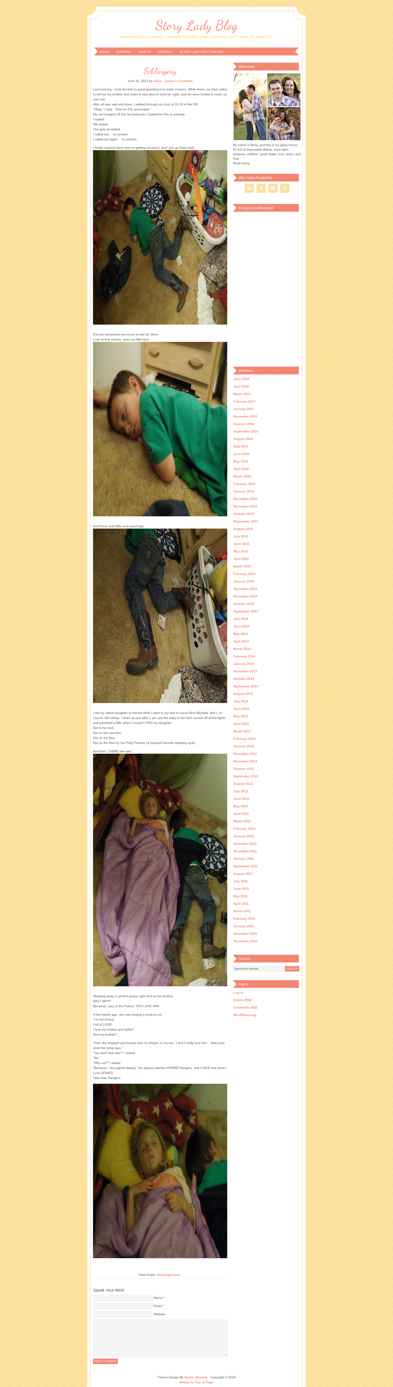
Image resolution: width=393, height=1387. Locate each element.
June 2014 (241, 626)
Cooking (123, 52)
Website (159, 1314)
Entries (242, 1000)
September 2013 (245, 686)
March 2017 (242, 394)
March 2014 (242, 649)
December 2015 (245, 499)
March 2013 (242, 731)
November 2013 (245, 671)
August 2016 (243, 439)
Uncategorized (168, 1275)
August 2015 (243, 529)
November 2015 (245, 506)
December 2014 (245, 589)
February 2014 (244, 656)
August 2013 (243, 694)
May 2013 (240, 716)
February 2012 (244, 828)
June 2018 (241, 379)
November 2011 (245, 851)
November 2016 (245, 416)
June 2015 (241, 544)
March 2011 (242, 911)
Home (104, 52)
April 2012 (241, 813)
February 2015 (244, 574)
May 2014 (240, 634)
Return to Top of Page (196, 1382)
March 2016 (242, 476)
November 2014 (245, 596)
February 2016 (244, 484)
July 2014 (240, 619)
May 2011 (240, 896)
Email (158, 1306)
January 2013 (243, 746)
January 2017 (243, 409)
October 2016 (243, 424)
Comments (245, 1007)
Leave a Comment (179, 81)
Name (158, 1298)
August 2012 (243, 783)
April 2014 (241, 641)
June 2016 (241, 454)
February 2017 (244, 401)
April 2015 (241, 559)
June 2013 (241, 709)
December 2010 (245, 933)
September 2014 (245, 611)
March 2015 (242, 566)
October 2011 (243, 858)
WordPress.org (244, 1015)
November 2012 (245, 761)
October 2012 (243, 769)
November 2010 (245, 941)
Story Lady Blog (196, 25)
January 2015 (243, 581)
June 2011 (241, 888)
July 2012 (240, 791)
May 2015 (240, 551)
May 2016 (240, 461)
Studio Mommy (195, 1377)
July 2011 (240, 881)
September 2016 (245, 431)
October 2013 (243, 679)
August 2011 (243, 873)
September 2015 (245, 521)
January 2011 (243, 926)
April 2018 (241, 386)
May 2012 (240, 806)
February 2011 (244, 918)
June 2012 (241, 798)
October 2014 (243, 604)
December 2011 (245, 843)
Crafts (144, 52)
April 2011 (241, 903)
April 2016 (241, 469)
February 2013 (244, 739)
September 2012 (245, 776)
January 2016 (243, 491)
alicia (157, 81)
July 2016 (240, 446)
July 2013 (240, 701)
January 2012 (243, 836)
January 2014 (243, 664)
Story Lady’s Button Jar (201, 52)
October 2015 (243, 514)
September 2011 (245, 866)
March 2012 (242, 821)
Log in (238, 992)
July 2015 (240, 536)
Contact (165, 52)
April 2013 (241, 724)
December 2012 (245, 754)
